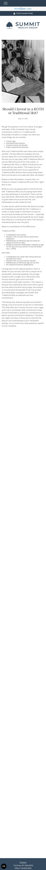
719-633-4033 (25, 868)
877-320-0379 (27, 865)
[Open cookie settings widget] (3, 866)
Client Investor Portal (24, 13)
